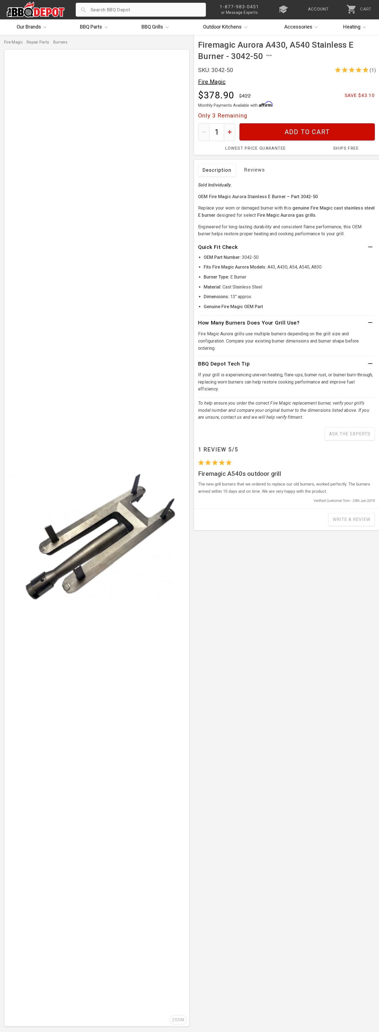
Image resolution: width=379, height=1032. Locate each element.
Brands (29, 27)
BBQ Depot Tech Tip (224, 364)
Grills (152, 27)
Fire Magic (212, 81)
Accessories (298, 27)
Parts (91, 27)
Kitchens (222, 27)
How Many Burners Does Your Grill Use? (249, 323)
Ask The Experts (349, 433)
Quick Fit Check (218, 247)
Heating (351, 27)
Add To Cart (307, 132)
